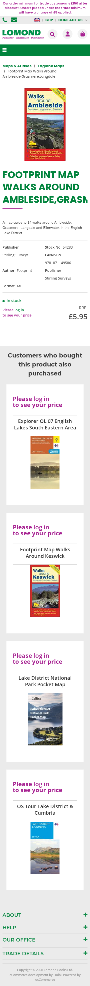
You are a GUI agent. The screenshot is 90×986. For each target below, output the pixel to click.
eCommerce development (29, 975)
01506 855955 (5, 20)
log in (19, 310)
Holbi (58, 975)
